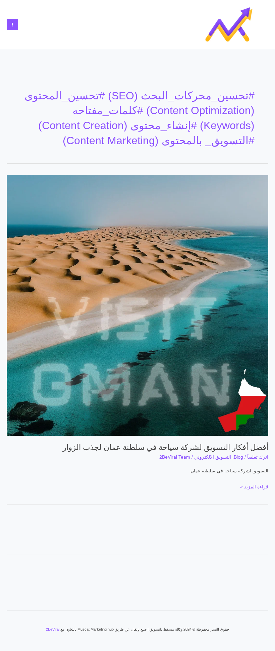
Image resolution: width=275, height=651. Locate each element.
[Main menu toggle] (12, 24)
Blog (238, 457)
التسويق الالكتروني (212, 457)
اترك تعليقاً (257, 457)
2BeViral (52, 629)
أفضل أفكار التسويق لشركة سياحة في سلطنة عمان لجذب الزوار (165, 447)
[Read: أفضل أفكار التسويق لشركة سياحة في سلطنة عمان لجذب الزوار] (137, 304)
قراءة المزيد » (254, 485)
